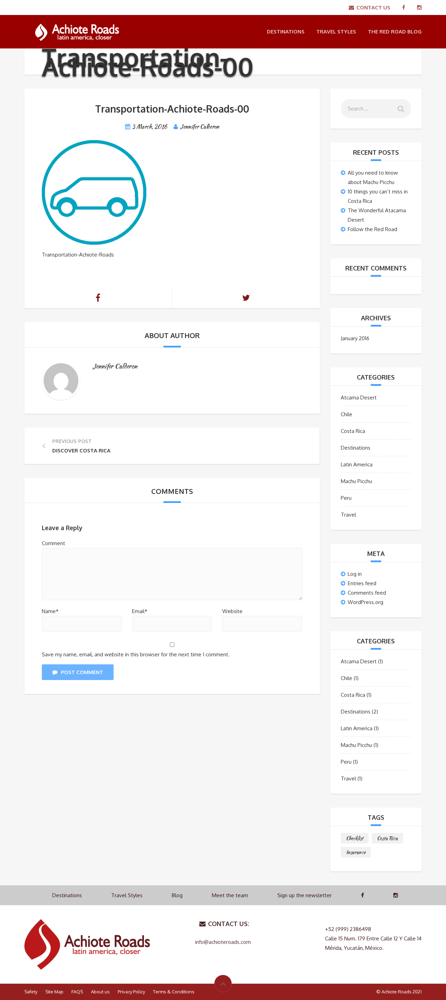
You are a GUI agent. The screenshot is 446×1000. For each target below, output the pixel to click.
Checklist (354, 838)
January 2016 (355, 338)
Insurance (356, 852)
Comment (53, 543)
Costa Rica (353, 431)
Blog (177, 895)
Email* (139, 611)
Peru (346, 498)
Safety (30, 991)
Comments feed (367, 592)
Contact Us (373, 7)
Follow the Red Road (372, 229)
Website (232, 611)
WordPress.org (365, 602)
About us (100, 991)
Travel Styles (336, 31)
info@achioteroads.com (223, 942)
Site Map (54, 991)
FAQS (77, 991)
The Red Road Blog (395, 31)
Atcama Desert (359, 397)
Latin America (356, 464)
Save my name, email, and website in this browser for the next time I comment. (136, 654)
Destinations (286, 31)
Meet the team (230, 895)
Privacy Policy (131, 991)
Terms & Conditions (173, 991)
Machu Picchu (356, 481)
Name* (50, 611)
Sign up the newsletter (304, 895)
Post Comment (82, 672)
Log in (355, 574)
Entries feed (362, 583)
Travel (348, 514)
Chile (346, 414)
